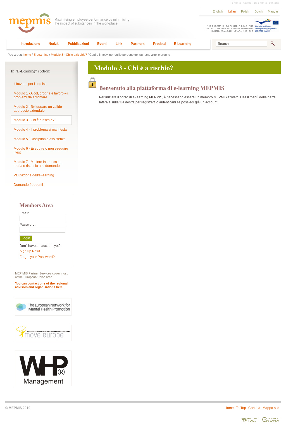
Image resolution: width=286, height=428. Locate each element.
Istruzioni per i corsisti (30, 84)
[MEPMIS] (100, 25)
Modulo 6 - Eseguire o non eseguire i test (41, 150)
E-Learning (182, 44)
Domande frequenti (28, 185)
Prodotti (159, 44)
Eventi (102, 44)
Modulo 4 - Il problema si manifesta (40, 130)
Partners (138, 44)
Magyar (273, 11)
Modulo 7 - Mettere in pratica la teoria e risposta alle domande (37, 164)
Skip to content (268, 2)
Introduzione (30, 44)
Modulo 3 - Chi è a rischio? (69, 54)
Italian (232, 11)
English (218, 11)
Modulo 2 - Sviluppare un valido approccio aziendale (38, 109)
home (27, 54)
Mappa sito (271, 408)
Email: (24, 213)
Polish (245, 11)
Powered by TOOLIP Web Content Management (250, 419)
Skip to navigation (244, 2)
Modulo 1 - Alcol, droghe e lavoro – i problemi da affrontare (41, 95)
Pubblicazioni (78, 44)
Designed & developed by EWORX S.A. (271, 419)
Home (229, 408)
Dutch (258, 11)
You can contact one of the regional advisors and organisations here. (41, 285)
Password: (27, 225)
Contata (254, 408)
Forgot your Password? (37, 257)
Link (119, 44)
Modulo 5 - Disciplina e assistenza (40, 139)
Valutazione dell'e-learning (34, 175)
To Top (241, 408)
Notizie (54, 44)
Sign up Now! (30, 251)
